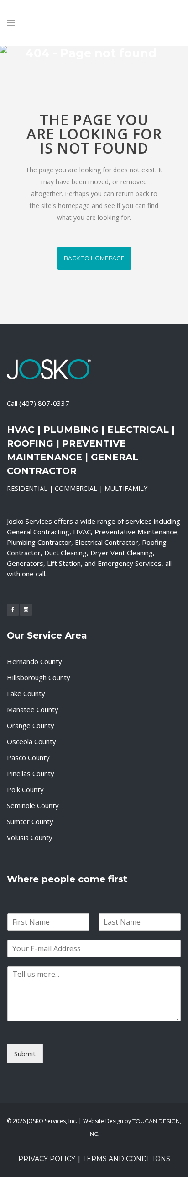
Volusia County (29, 837)
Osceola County (31, 741)
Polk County (25, 789)
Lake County (26, 693)
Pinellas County (30, 773)
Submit (25, 1053)
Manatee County (32, 709)
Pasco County (28, 757)
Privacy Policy (46, 1159)
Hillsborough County (38, 677)
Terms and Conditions (126, 1159)
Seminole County (33, 805)
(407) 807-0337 (44, 403)
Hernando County (34, 661)
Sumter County (30, 821)
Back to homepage (94, 258)
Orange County (30, 725)
